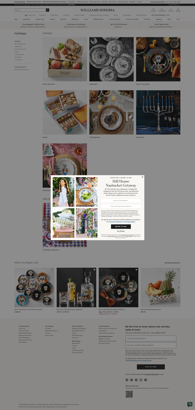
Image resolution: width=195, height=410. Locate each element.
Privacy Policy (130, 221)
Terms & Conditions (115, 221)
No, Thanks (120, 231)
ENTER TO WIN (121, 226)
